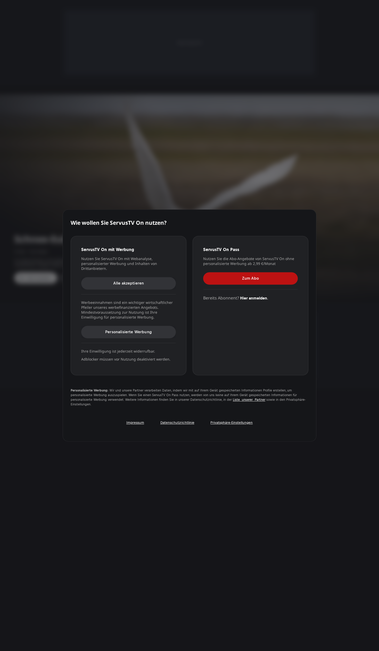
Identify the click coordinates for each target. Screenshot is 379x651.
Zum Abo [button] (250, 278)
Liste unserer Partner (249, 400)
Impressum (135, 422)
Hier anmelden (253, 298)
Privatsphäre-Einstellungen (231, 422)
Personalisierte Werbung (128, 332)
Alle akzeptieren (128, 283)
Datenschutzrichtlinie (177, 422)
